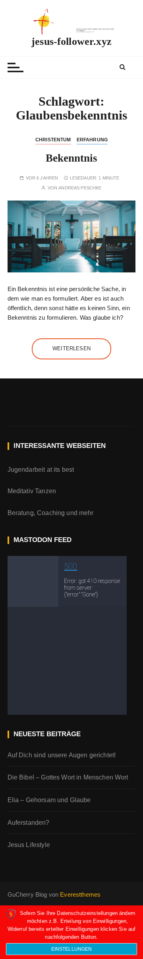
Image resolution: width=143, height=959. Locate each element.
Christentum (53, 140)
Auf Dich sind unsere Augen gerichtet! (62, 755)
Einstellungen (71, 949)
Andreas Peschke (79, 188)
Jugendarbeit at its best (41, 469)
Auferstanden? (29, 822)
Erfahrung (92, 140)
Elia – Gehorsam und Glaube (49, 800)
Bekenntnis (71, 158)
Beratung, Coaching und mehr (51, 512)
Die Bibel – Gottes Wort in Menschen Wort (68, 777)
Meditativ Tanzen (32, 491)
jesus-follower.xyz (71, 41)
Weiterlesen (71, 348)
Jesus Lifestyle (29, 844)
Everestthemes (80, 894)
